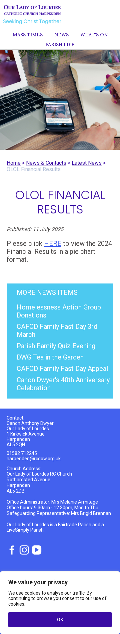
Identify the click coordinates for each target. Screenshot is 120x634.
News (61, 35)
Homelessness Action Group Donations (59, 311)
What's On (94, 35)
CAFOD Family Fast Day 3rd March (57, 331)
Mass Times (28, 35)
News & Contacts (46, 163)
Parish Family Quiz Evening (56, 346)
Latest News (87, 163)
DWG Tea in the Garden (50, 357)
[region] (60, 602)
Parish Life (60, 44)
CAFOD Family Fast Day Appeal (62, 369)
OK (60, 619)
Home (14, 163)
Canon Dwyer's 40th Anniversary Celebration (63, 384)
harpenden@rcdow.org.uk (34, 458)
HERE (52, 243)
